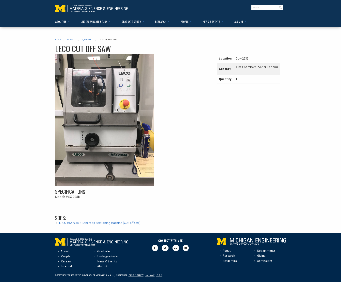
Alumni (102, 266)
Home (58, 39)
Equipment (87, 39)
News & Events (107, 261)
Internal (71, 39)
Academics (230, 261)
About (65, 251)
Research (67, 261)
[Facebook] (155, 248)
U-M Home (150, 275)
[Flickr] (186, 248)
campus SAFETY (135, 275)
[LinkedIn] (175, 248)
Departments (266, 251)
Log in (159, 275)
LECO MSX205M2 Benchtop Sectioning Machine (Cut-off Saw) (99, 223)
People (65, 256)
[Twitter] (165, 248)
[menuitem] (61, 21)
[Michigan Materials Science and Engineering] (91, 8)
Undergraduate (107, 256)
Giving (261, 255)
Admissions (265, 261)
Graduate (103, 251)
